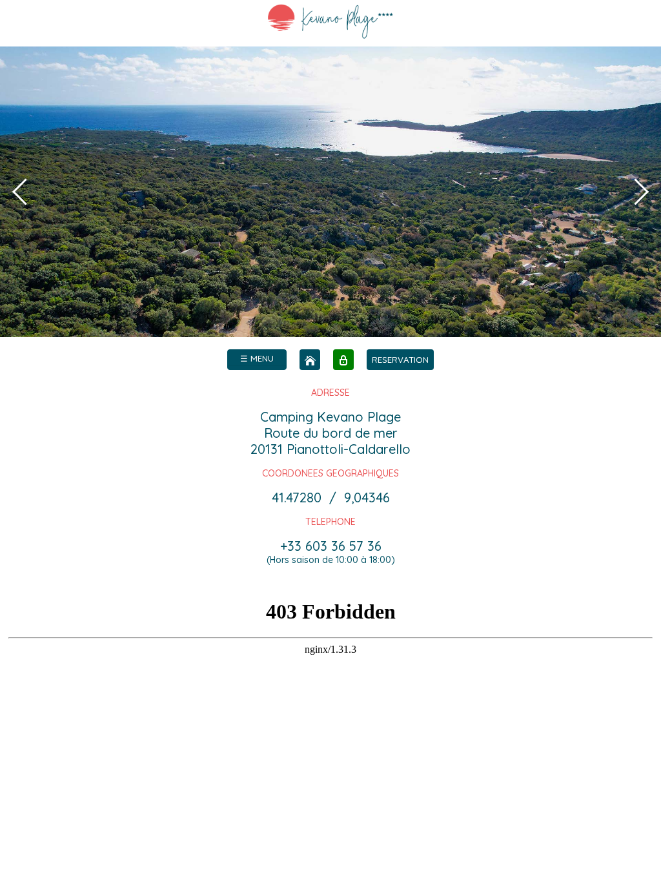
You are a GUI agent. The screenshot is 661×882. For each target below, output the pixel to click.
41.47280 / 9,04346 (331, 497)
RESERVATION (400, 359)
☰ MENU (257, 358)
